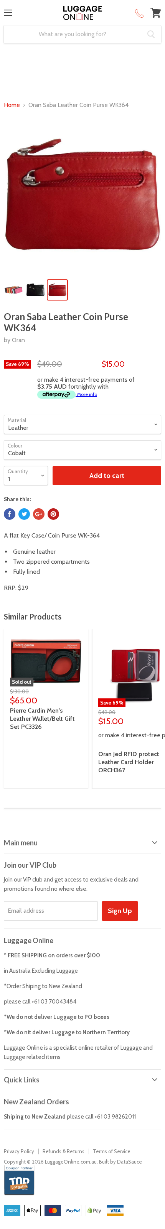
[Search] (151, 34)
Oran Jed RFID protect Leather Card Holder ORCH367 (128, 762)
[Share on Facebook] (9, 514)
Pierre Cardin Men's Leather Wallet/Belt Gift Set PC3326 (42, 718)
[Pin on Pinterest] (53, 514)
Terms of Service (111, 1151)
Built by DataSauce (120, 1162)
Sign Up (120, 911)
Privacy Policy (19, 1151)
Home (12, 105)
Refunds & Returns (63, 1151)
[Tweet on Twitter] (24, 514)
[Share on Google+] (39, 514)
